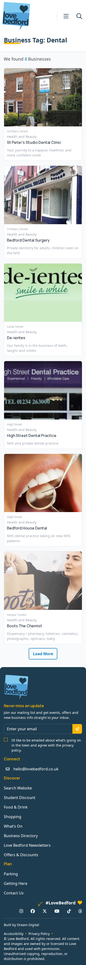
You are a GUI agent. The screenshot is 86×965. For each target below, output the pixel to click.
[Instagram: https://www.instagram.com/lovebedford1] (21, 911)
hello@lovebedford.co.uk (36, 769)
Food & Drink (16, 807)
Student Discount (19, 797)
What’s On (13, 826)
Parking (11, 874)
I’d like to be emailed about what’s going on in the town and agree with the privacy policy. (46, 745)
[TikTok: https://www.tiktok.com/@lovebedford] (69, 911)
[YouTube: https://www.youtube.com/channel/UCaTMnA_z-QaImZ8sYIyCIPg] (56, 911)
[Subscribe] (77, 729)
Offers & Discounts (21, 854)
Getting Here (15, 883)
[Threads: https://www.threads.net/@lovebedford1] (80, 911)
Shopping (12, 816)
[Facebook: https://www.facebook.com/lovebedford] (33, 911)
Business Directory (21, 835)
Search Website (18, 788)
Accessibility (13, 933)
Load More (43, 653)
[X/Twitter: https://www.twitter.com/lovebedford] (45, 911)
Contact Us (14, 893)
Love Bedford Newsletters (27, 845)
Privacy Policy (39, 933)
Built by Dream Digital (21, 925)
